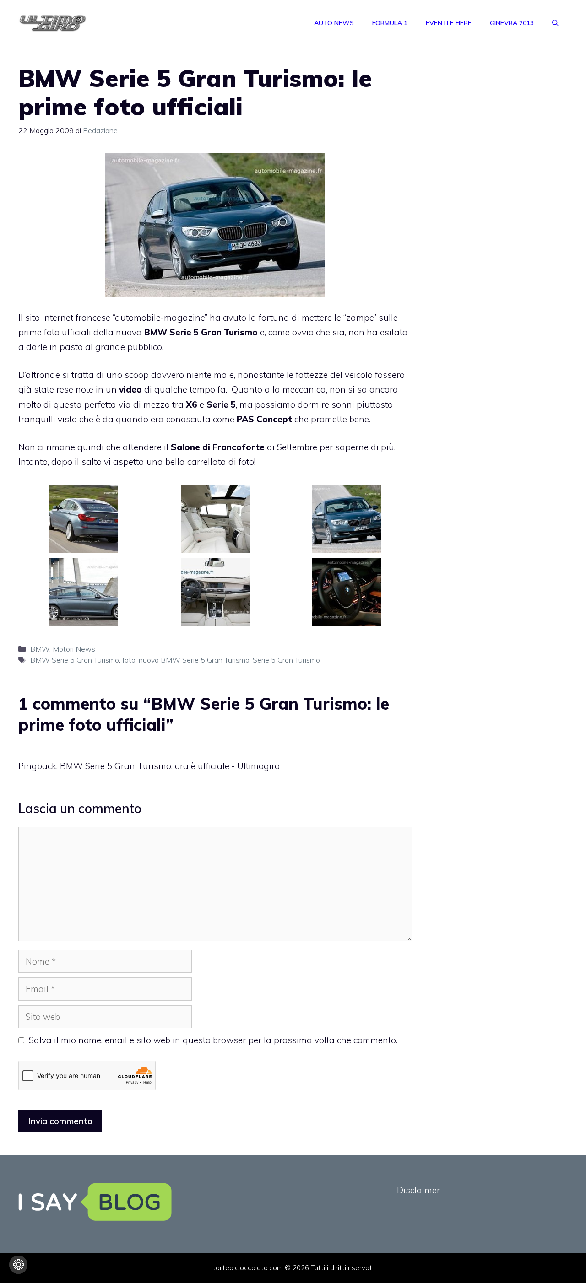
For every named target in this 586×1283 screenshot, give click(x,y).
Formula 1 (389, 23)
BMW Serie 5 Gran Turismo (74, 659)
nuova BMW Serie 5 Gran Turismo (194, 659)
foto (129, 659)
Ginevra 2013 (512, 23)
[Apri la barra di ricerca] (555, 23)
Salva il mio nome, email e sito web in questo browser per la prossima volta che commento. (213, 1040)
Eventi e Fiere (449, 23)
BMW (39, 648)
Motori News (74, 648)
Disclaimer (418, 1190)
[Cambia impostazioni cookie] (18, 1265)
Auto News (334, 23)
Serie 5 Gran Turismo (286, 659)
